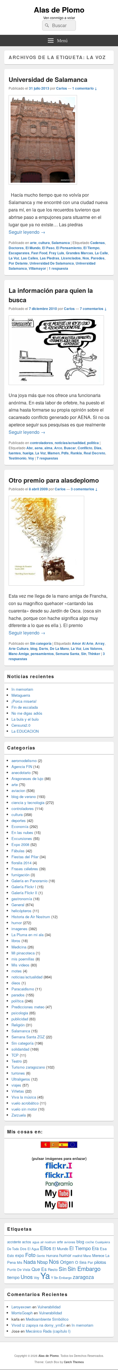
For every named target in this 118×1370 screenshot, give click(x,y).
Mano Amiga (19, 653)
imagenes (19, 928)
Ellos (45, 1248)
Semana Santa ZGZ (28, 1036)
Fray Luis (56, 252)
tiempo (13, 1277)
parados (18, 995)
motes (16, 971)
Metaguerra (20, 695)
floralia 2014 (21, 862)
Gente (41, 1256)
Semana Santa (67, 653)
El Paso (48, 247)
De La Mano (59, 648)
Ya (45, 1275)
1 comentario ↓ (84, 88)
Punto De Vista (18, 1269)
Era (95, 1248)
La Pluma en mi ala (27, 934)
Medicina (18, 947)
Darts (43, 648)
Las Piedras (49, 258)
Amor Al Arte (82, 643)
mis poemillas (22, 959)
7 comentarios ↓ (93, 308)
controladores (41, 442)
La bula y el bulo (25, 719)
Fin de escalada (24, 707)
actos (26, 1241)
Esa (103, 1248)
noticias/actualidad (70, 442)
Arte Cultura (19, 648)
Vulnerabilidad (49, 1306)
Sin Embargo (84, 1268)
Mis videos (20, 965)
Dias (97, 447)
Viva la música (23, 1097)
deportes (18, 820)
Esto (10, 1255)
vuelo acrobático (25, 1103)
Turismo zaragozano (28, 1067)
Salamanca (61, 242)
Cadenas (97, 242)
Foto (30, 1254)
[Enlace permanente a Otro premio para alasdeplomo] (46, 588)
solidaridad (20, 1049)
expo (19, 1255)
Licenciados (71, 258)
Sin (83, 653)
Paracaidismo (22, 989)
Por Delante (18, 263)
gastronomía (21, 898)
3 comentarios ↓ (84, 488)
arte (33, 242)
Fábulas (18, 850)
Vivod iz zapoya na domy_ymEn (38, 1325)
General (17, 904)
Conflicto (85, 447)
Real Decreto (94, 453)
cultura (44, 242)
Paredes (98, 258)
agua (35, 1242)
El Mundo (32, 247)
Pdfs (65, 453)
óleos (15, 983)
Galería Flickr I (23, 886)
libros (15, 940)
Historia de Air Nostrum (30, 916)
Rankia (76, 453)
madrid (77, 1255)
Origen (67, 1262)
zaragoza (83, 1276)
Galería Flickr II (24, 892)
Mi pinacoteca (23, 953)
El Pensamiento (69, 247)
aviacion (18, 790)
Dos (23, 1248)
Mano (87, 1255)
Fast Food (39, 252)
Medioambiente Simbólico (47, 1319)
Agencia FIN (21, 766)
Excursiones (21, 838)
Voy (31, 458)
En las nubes (22, 832)
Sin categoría (41, 643)
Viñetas (17, 1091)
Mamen (54, 453)
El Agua (33, 1248)
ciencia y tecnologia (27, 802)
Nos (85, 258)
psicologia (19, 1013)
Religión (18, 1025)
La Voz (14, 258)
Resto (53, 1269)
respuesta (58, 268)
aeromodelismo (24, 760)
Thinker (94, 653)
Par (90, 1262)
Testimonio (17, 458)
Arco (58, 447)
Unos (27, 1276)
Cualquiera (102, 1242)
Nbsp (42, 1262)
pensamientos (42, 653)
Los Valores (92, 648)
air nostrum (48, 1242)
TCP (15, 1055)
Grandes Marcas (79, 252)
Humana (52, 1255)
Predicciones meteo (27, 1007)
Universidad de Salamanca (48, 79)
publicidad (19, 1019)
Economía (19, 826)
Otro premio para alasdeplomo (54, 480)
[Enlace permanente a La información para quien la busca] (56, 387)
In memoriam (22, 689)
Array (100, 643)
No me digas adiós (26, 713)
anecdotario (21, 772)
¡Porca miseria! (24, 701)
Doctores (16, 247)
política (93, 442)
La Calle (101, 252)
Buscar (70, 447)
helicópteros (21, 910)
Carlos (61, 88)
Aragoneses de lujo (27, 778)
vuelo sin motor (24, 1109)
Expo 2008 (20, 844)
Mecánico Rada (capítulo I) (48, 1331)
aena (39, 447)
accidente (14, 1242)
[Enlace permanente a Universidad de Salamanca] (43, 187)
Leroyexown (21, 1306)
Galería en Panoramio (29, 880)
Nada (29, 1261)
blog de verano (23, 796)
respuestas (47, 458)
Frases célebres (24, 868)
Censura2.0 (20, 725)
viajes (16, 1085)
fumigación (20, 874)
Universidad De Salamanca (52, 263)
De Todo (13, 1248)
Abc (29, 447)
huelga (28, 453)
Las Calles (29, 258)
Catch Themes (74, 1362)
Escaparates (19, 252)
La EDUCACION (25, 731)
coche (89, 1242)
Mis (19, 1262)
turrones (18, 1073)
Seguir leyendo (27, 232)
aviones (69, 1242)
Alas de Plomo (59, 9)
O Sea (80, 1262)
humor (16, 922)
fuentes (15, 453)
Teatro (16, 1061)
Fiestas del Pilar (24, 856)
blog (33, 648)
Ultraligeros (20, 1079)
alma (48, 447)
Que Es (39, 1269)
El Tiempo (91, 247)
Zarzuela (18, 1115)
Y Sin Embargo (61, 1277)
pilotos (100, 1262)
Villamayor (37, 268)
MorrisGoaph (22, 1312)
